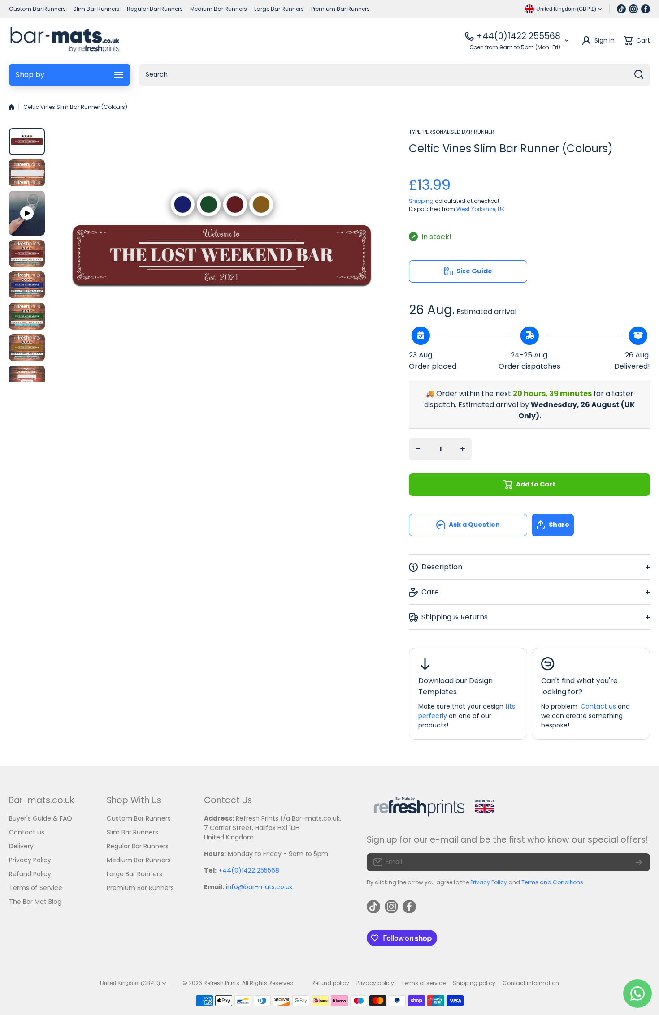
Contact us (598, 706)
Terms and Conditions (552, 882)
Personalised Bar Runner (458, 132)
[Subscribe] (639, 862)
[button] (591, 525)
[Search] (639, 75)
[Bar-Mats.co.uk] (65, 41)
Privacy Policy (488, 882)
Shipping (421, 201)
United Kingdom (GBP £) (130, 983)
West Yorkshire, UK (480, 209)
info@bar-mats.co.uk (259, 886)
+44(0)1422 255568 (518, 36)
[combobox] (394, 75)
